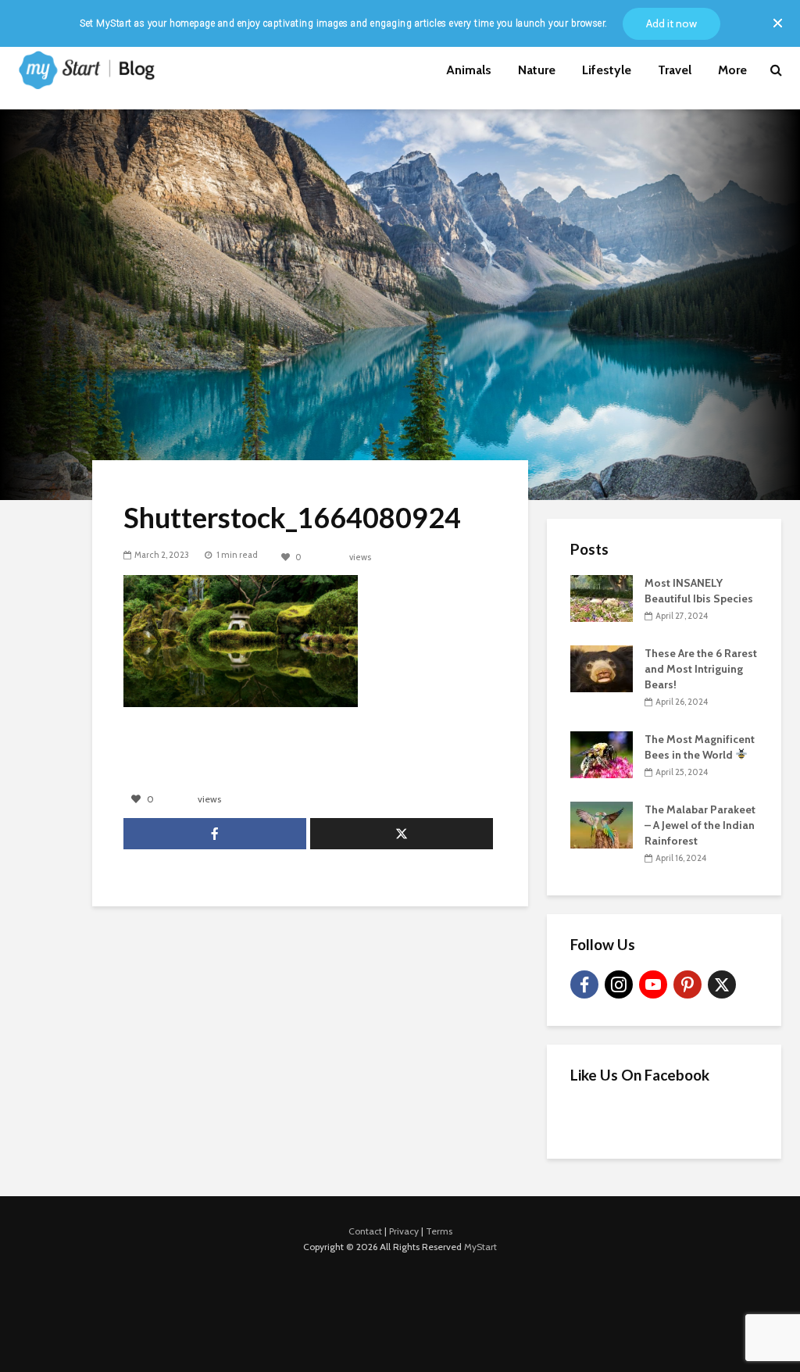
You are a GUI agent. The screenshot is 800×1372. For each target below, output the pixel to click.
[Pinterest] (687, 984)
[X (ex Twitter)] (722, 984)
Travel (674, 70)
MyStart (480, 1246)
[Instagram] (619, 984)
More (732, 70)
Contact (365, 1231)
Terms (439, 1231)
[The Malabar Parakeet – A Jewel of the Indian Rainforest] (601, 823)
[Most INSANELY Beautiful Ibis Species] (601, 597)
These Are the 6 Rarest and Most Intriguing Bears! (701, 668)
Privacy (404, 1231)
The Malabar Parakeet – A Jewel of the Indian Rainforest (700, 825)
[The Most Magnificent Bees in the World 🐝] (601, 753)
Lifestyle (606, 70)
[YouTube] (653, 984)
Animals (468, 70)
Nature (536, 70)
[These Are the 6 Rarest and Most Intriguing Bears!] (601, 667)
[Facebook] (584, 984)
